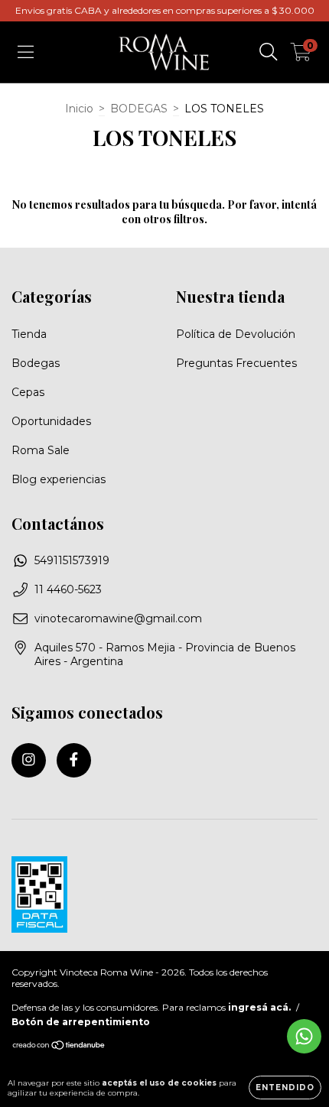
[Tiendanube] (59, 1047)
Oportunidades (51, 421)
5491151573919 (71, 560)
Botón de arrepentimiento (80, 1021)
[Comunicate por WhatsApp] (304, 1036)
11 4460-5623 (68, 589)
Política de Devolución (235, 334)
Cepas (27, 392)
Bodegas (35, 363)
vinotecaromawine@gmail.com (118, 618)
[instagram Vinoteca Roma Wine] (28, 760)
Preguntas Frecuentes (236, 363)
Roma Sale (40, 450)
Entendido (285, 1087)
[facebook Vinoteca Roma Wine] (74, 760)
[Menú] (25, 52)
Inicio (79, 108)
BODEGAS (139, 108)
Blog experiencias (58, 479)
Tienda (29, 334)
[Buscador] (268, 52)
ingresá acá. (259, 1007)
